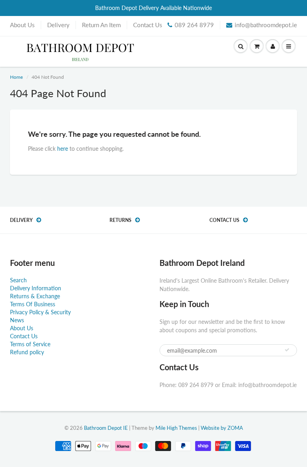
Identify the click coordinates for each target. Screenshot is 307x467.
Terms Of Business (32, 304)
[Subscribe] (287, 349)
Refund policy (27, 352)
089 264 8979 (194, 24)
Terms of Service (30, 344)
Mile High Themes (176, 428)
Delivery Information (35, 288)
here (62, 148)
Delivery (58, 24)
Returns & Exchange (35, 296)
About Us (22, 24)
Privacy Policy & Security (40, 312)
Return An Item (101, 24)
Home (16, 77)
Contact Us (147, 24)
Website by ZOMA (222, 428)
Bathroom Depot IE (106, 428)
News (17, 320)
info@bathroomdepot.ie (266, 24)
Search (18, 280)
